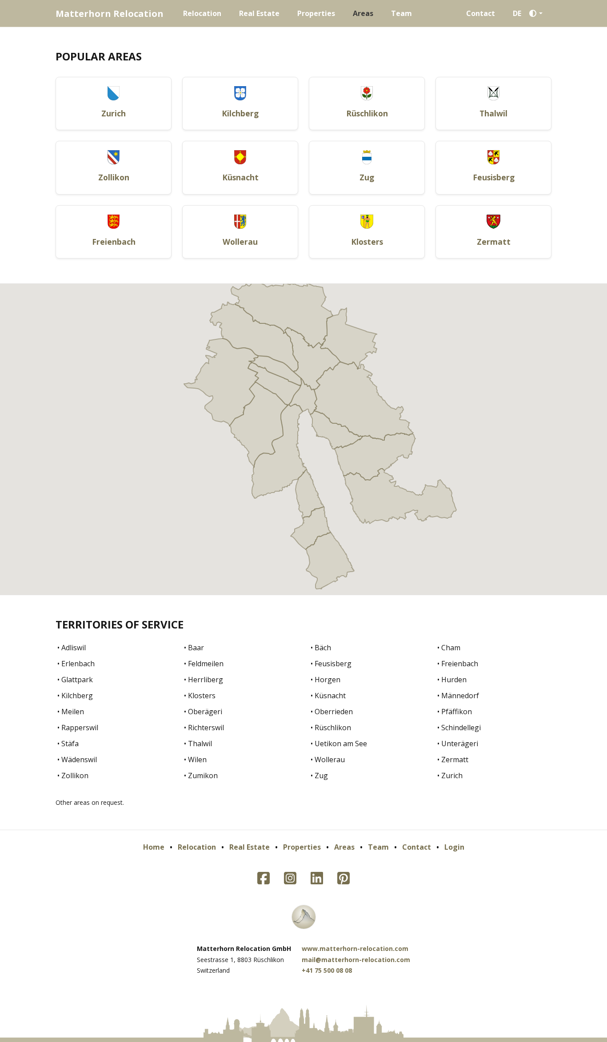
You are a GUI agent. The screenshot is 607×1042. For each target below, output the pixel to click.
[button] (538, 13)
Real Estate (259, 13)
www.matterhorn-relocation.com (355, 948)
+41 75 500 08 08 (327, 970)
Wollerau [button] (240, 241)
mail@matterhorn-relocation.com (356, 959)
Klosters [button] (367, 241)
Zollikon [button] (113, 177)
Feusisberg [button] (494, 177)
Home (153, 847)
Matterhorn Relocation (110, 14)
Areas (363, 13)
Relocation (202, 13)
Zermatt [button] (494, 241)
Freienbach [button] (114, 241)
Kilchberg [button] (240, 113)
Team (401, 13)
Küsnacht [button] (240, 177)
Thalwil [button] (493, 113)
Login (454, 847)
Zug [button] (366, 177)
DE (517, 13)
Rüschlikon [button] (367, 113)
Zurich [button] (113, 113)
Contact (480, 13)
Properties (316, 13)
